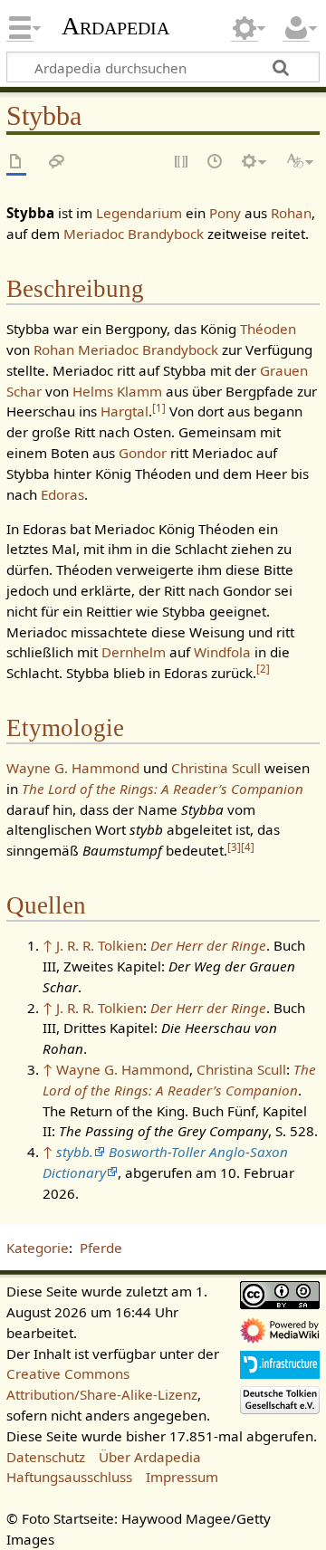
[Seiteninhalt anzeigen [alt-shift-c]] (16, 162)
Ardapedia (115, 26)
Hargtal (125, 411)
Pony (225, 213)
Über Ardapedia (150, 1457)
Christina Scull (216, 768)
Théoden (268, 329)
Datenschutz (45, 1457)
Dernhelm (133, 652)
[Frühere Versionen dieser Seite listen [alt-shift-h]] (215, 162)
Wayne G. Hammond (72, 768)
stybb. (74, 1152)
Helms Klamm (117, 391)
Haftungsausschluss (69, 1477)
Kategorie (37, 1248)
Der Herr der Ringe (208, 945)
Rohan (291, 213)
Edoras (62, 494)
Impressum (182, 1477)
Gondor (143, 453)
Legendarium (139, 213)
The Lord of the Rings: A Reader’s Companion (162, 789)
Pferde (101, 1248)
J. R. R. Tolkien (99, 945)
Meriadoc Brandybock (133, 234)
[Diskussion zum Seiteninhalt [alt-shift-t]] (57, 162)
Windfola (222, 652)
